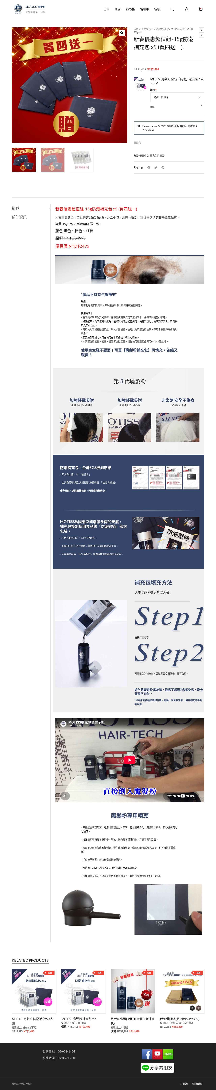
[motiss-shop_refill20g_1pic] (141, 84)
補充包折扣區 (157, 155)
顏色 (153, 90)
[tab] (31, 208)
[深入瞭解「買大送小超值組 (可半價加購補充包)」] (118, 1005)
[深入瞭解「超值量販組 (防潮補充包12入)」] (168, 1005)
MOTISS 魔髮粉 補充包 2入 (79, 1019)
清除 (152, 107)
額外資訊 (19, 217)
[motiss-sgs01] (140, 477)
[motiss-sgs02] (157, 477)
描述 (15, 208)
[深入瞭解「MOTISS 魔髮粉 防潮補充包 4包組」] (19, 1005)
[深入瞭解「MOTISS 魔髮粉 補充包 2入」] (69, 1005)
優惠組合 (146, 29)
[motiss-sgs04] (191, 477)
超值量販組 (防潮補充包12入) (179, 1019)
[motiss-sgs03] (174, 477)
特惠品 (124, 1027)
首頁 (136, 29)
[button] (122, 33)
